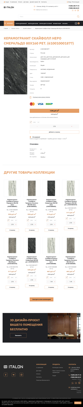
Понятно (77, 403)
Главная (6, 28)
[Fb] (6, 375)
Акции (54, 375)
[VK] (13, 375)
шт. (38, 122)
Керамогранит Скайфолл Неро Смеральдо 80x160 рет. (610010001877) (15, 70)
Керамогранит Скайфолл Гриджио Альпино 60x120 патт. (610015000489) (70, 260)
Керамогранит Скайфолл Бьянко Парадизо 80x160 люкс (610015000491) (12, 203)
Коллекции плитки (57, 367)
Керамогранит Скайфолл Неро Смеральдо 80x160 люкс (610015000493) (51, 203)
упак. (34, 122)
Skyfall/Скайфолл (27, 28)
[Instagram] (21, 375)
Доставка (38, 370)
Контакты (39, 377)
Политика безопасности (43, 380)
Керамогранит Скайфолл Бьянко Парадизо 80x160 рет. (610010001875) (70, 202)
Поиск (78, 17)
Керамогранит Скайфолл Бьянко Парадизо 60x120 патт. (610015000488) (51, 260)
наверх (78, 390)
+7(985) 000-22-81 (73, 8)
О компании (39, 367)
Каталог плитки (15, 28)
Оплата (38, 374)
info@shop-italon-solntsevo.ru (41, 9)
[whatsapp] (72, 11)
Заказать (18, 335)
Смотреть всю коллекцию (41, 299)
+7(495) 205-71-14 (73, 6)
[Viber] (77, 11)
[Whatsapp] (72, 383)
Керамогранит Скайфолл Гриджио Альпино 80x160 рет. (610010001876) (12, 260)
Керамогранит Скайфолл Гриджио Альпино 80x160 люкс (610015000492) (31, 203)
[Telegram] (75, 11)
